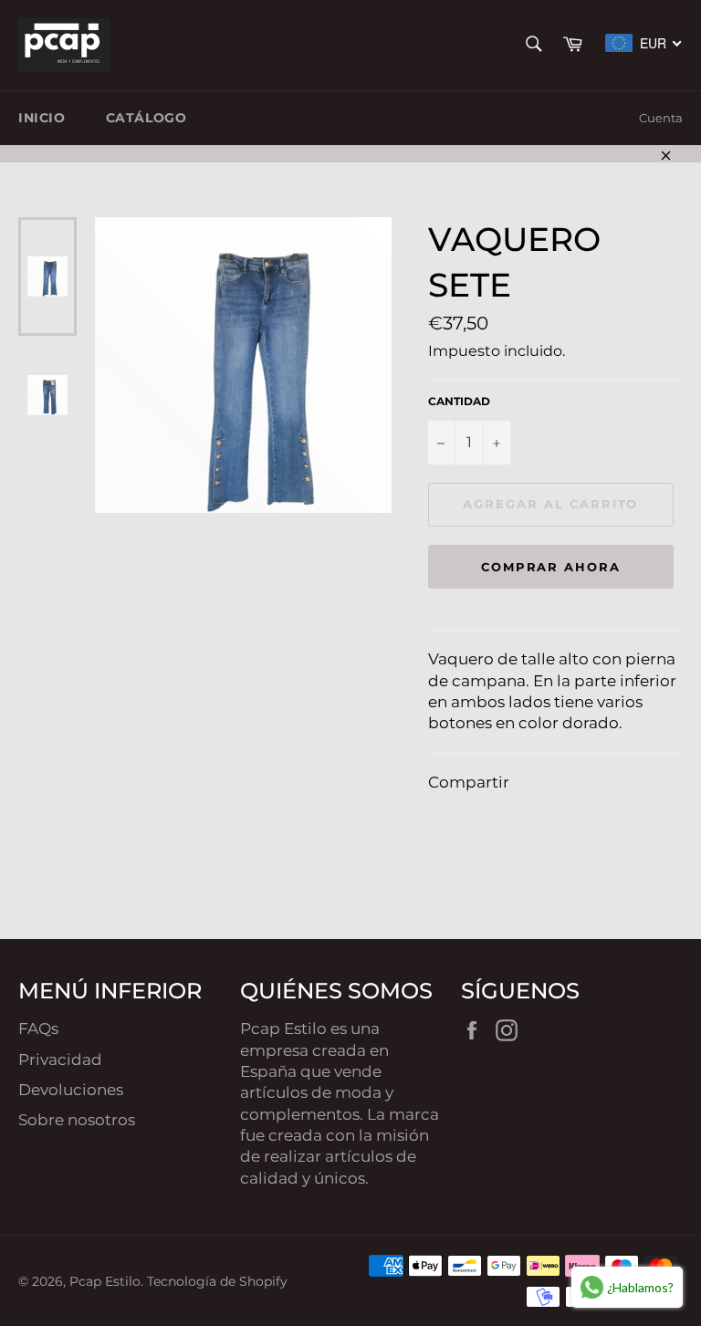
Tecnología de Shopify (217, 1281)
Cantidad (459, 401)
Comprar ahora (551, 566)
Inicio (42, 118)
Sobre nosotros (76, 1120)
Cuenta (661, 117)
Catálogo (146, 118)
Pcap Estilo (105, 1281)
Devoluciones (70, 1090)
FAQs (38, 1028)
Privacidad (60, 1059)
